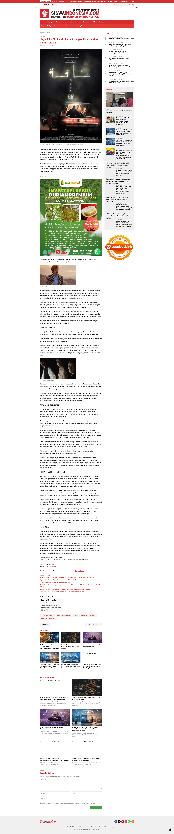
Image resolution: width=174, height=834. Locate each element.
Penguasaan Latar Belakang (51, 608)
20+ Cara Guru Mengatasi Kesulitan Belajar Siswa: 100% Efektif (121, 81)
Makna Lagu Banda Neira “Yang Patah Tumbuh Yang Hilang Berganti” (120, 45)
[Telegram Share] (96, 624)
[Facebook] (115, 821)
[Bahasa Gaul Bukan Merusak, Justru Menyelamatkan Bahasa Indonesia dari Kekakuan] (70, 657)
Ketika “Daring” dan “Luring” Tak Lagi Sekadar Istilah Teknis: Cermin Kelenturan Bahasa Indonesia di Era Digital (70, 585)
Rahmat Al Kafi (51, 566)
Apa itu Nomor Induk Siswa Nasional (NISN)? (119, 59)
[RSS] (132, 821)
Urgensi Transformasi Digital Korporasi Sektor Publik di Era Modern (60, 580)
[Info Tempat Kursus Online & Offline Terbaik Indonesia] (119, 99)
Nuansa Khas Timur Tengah (88, 615)
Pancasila (59, 22)
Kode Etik (66, 827)
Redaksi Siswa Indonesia (45, 45)
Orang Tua (80, 26)
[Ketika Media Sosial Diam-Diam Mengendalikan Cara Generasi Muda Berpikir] (92, 657)
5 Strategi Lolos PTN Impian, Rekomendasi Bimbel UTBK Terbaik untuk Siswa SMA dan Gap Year (124, 223)
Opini (44, 36)
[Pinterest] (122, 821)
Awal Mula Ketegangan (49, 605)
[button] (129, 4)
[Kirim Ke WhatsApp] (100, 624)
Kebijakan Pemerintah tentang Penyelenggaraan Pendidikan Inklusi (119, 52)
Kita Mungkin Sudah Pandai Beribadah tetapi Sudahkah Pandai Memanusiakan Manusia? (124, 172)
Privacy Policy (103, 827)
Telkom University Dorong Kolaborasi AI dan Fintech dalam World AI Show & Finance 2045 (124, 142)
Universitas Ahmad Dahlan (48, 618)
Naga (75, 615)
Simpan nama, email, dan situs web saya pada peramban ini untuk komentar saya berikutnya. (68, 803)
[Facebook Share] (86, 624)
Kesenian (85, 22)
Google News (79, 571)
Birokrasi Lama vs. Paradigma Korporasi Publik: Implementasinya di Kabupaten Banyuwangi (67, 577)
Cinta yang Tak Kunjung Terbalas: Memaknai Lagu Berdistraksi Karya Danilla (121, 66)
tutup (37, 7)
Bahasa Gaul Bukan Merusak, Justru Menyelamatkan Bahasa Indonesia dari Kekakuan (65, 589)
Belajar (43, 26)
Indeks (53, 4)
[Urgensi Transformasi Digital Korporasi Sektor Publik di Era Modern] (70, 637)
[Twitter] (119, 821)
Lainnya (101, 22)
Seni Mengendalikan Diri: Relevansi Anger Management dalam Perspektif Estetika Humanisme (59, 1)
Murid (68, 26)
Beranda (46, 4)
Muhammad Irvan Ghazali (64, 615)
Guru (73, 26)
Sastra (79, 22)
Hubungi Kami (113, 827)
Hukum (66, 22)
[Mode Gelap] (133, 4)
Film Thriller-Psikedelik (47, 615)
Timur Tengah (63, 45)
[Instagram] (126, 821)
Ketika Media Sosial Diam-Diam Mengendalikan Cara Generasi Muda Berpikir (62, 591)
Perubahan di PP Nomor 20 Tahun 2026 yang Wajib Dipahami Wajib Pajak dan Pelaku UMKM (120, 1)
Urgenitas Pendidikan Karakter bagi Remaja (121, 38)
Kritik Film (45, 610)
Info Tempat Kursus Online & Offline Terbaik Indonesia (119, 111)
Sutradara (57, 45)
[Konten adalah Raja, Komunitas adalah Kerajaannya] (92, 637)
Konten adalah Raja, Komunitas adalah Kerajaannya (55, 582)
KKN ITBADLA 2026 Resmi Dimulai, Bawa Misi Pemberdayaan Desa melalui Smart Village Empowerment (123, 190)
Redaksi (72, 827)
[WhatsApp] (129, 821)
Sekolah (88, 26)
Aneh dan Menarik (48, 603)
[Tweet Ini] (89, 624)
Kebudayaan (50, 22)
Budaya (49, 26)
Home (42, 22)
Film (41, 36)
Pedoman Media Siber (91, 827)
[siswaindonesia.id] (70, 13)
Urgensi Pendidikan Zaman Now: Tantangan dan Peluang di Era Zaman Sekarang (120, 74)
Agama (72, 22)
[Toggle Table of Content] (59, 600)
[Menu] (41, 4)
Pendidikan (94, 22)
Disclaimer (80, 827)
